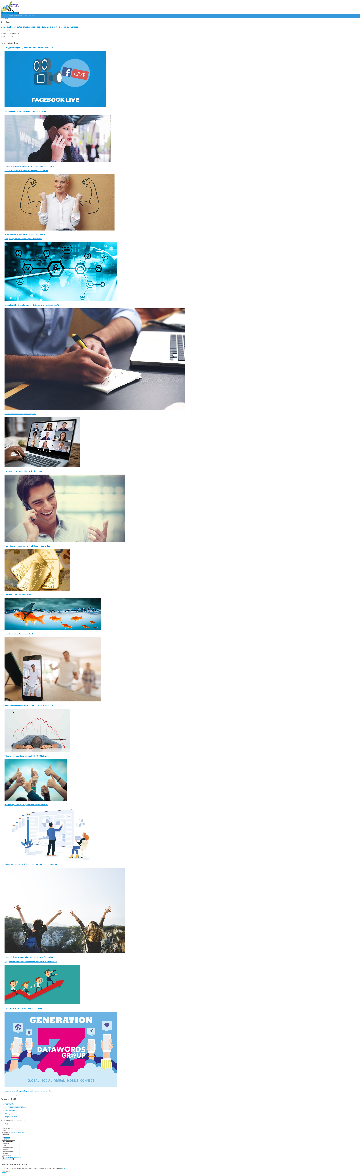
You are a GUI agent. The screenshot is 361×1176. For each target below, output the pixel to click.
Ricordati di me (8, 1132)
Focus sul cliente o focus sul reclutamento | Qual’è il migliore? (30, 957)
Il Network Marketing (10, 1104)
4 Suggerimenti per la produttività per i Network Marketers (29, 47)
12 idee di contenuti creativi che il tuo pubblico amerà (26, 171)
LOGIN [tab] (6, 1123)
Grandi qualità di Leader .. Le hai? (19, 634)
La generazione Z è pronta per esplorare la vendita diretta (28, 1091)
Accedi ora (6, 1134)
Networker (7, 1137)
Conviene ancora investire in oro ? (18, 594)
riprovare (63, 1168)
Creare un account (8, 1159)
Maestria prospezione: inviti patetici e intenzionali (25, 234)
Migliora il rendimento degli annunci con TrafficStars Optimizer (31, 864)
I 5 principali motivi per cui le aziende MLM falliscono (27, 756)
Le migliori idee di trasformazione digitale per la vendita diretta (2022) (33, 305)
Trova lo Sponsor (30, 15)
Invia (4, 1173)
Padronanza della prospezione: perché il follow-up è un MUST (30, 166)
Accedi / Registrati (5, 18)
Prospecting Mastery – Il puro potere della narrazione (26, 805)
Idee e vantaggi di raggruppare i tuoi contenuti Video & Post (29, 705)
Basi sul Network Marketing (15, 1106)
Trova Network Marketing (15, 15)
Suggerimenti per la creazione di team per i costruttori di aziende (31, 962)
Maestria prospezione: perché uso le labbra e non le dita (27, 546)
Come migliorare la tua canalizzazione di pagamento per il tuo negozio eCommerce (39, 27)
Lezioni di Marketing (10, 1110)
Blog (3, 15)
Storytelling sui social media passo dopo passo (23, 239)
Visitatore (6, 1139)
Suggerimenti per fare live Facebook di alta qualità (25, 111)
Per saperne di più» (5, 30)
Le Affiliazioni (8, 1109)
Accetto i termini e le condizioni (12, 1157)
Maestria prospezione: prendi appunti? (20, 414)
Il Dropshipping (9, 1103)
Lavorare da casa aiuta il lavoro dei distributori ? (25, 471)
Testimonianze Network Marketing (17, 1107)
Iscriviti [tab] (6, 1124)
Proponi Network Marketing (12, 1114)
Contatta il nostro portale (11, 1116)
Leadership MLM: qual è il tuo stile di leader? (23, 1008)
